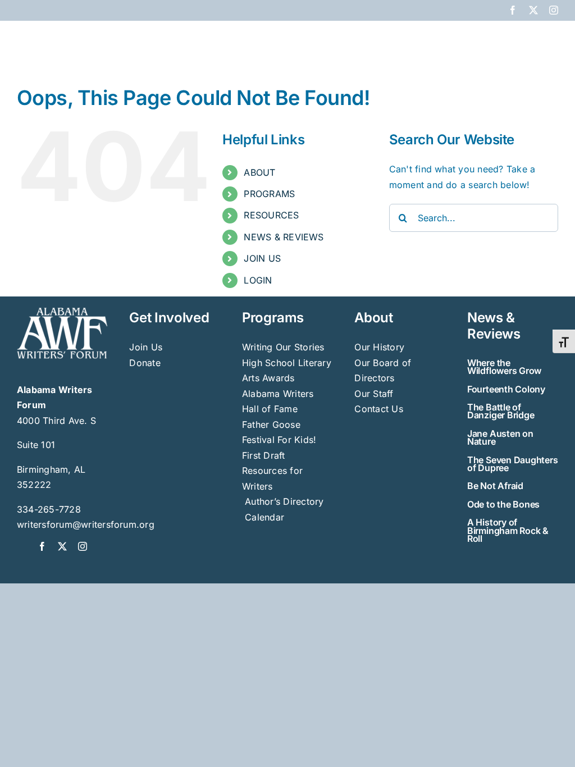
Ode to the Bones (503, 504)
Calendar (264, 517)
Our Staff (373, 393)
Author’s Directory (283, 501)
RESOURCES (271, 215)
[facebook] (42, 546)
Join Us (145, 347)
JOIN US (262, 258)
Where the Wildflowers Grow (504, 366)
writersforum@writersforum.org (85, 524)
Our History (379, 347)
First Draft (263, 455)
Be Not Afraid (495, 485)
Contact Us (378, 408)
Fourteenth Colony (506, 389)
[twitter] (62, 546)
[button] (540, 40)
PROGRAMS (269, 193)
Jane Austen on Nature (500, 437)
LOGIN (258, 280)
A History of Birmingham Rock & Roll (508, 530)
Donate (144, 362)
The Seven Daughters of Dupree (512, 463)
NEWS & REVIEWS (283, 237)
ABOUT (259, 172)
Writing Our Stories (283, 347)
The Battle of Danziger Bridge (500, 411)
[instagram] (82, 546)
